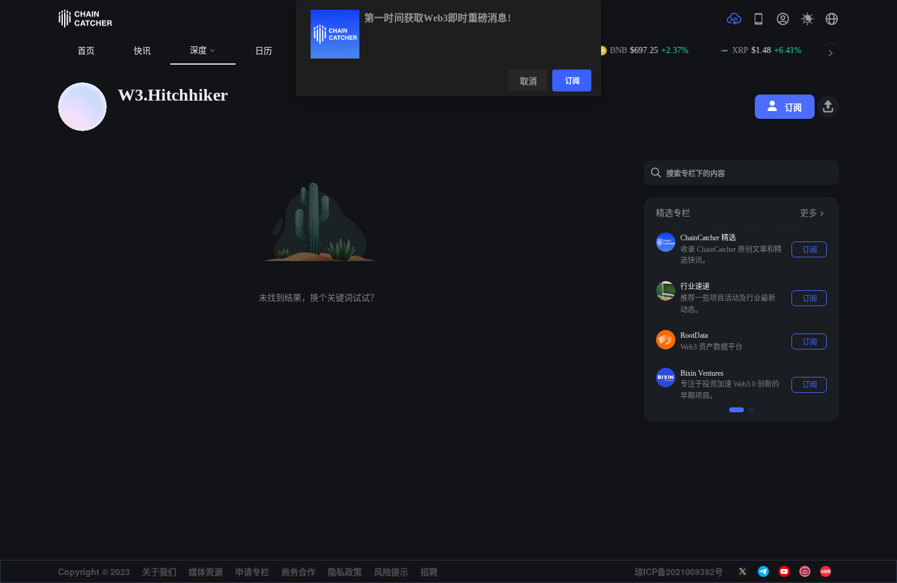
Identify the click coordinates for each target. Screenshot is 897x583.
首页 (86, 50)
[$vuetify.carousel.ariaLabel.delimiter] (736, 409)
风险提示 (391, 571)
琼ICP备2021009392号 (679, 571)
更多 (808, 213)
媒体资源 (206, 571)
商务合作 (298, 571)
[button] (831, 19)
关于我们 (159, 571)
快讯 (142, 50)
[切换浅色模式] (807, 19)
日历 (263, 50)
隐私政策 (345, 571)
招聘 (429, 571)
